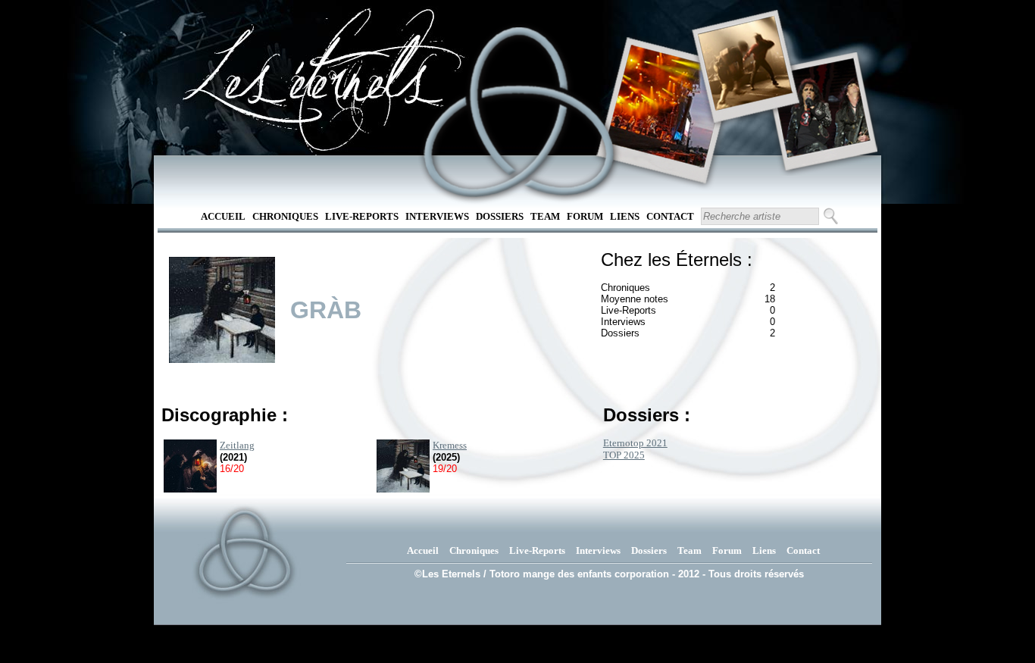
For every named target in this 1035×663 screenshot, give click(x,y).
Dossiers (500, 216)
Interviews (437, 216)
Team (545, 216)
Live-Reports (362, 216)
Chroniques (285, 216)
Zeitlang (237, 445)
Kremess (450, 445)
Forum (585, 216)
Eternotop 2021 (635, 443)
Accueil (223, 216)
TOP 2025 (624, 455)
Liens (624, 216)
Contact (670, 216)
